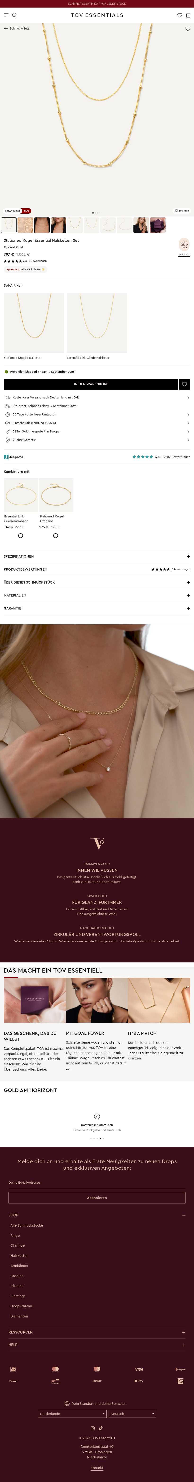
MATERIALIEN (44, 597)
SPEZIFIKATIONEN (44, 558)
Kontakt (97, 1467)
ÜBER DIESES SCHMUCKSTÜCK (44, 584)
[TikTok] (101, 1427)
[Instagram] (93, 1428)
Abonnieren (97, 1197)
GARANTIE (12, 608)
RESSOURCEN (21, 1332)
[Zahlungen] (97, 1375)
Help (13, 1344)
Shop (13, 1215)
